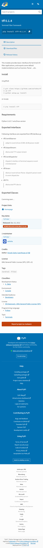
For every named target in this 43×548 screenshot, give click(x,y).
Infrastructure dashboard (20, 398)
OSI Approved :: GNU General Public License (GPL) (23, 304)
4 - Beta (8, 284)
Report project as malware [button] (22, 324)
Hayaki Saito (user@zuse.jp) (17, 253)
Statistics (21, 401)
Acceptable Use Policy (21, 453)
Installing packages (20, 372)
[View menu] (32, 4)
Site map (33, 543)
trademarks (12, 541)
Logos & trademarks (21, 404)
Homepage (9, 209)
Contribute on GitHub (21, 421)
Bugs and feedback (21, 419)
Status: (22, 351)
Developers (9, 297)
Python (7, 310)
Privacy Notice (20, 451)
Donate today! (21, 356)
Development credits (21, 430)
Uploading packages (20, 375)
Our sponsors (21, 407)
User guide (20, 378)
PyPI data (6, 219)
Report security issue (21, 445)
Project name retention (20, 380)
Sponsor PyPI (21, 427)
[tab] (21, 42)
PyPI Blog (21, 395)
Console (8, 291)
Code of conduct (20, 448)
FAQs (21, 383)
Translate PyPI (20, 424)
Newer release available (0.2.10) (15, 226)
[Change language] (38, 4)
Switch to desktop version (21, 460)
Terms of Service (20, 442)
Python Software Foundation (20, 344)
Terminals (8, 317)
